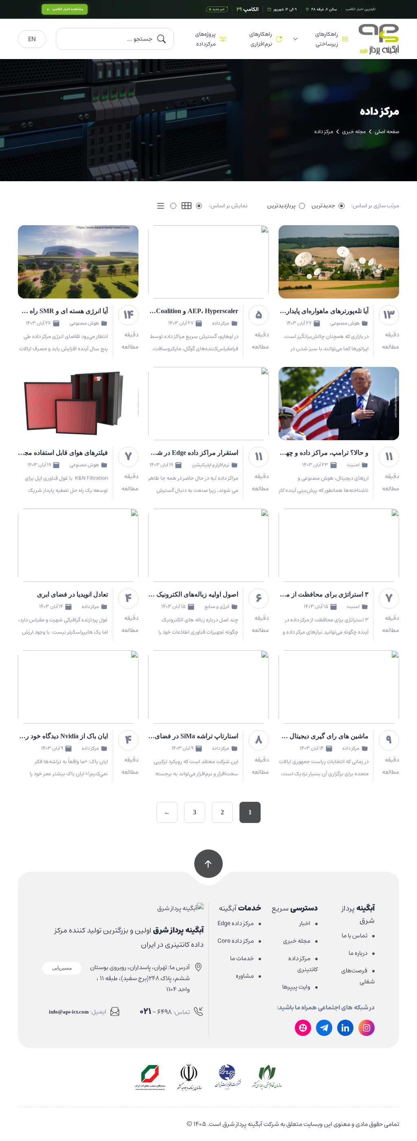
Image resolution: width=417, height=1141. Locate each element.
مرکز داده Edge (235, 923)
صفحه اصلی (387, 131)
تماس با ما (354, 935)
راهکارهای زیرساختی (326, 39)
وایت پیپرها (296, 986)
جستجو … (139, 38)
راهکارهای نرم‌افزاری (260, 39)
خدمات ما (242, 958)
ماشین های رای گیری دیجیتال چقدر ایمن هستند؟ (304, 736)
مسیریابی (62, 968)
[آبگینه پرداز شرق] (123, 908)
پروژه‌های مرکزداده (205, 39)
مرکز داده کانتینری (303, 964)
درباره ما (358, 953)
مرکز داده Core (235, 940)
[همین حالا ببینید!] (208, 9)
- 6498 (156, 1012)
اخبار (304, 923)
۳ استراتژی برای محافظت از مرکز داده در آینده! (304, 594)
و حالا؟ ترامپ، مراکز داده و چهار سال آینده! (310, 452)
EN (32, 39)
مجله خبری (354, 131)
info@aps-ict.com (69, 1012)
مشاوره (245, 975)
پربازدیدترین (281, 206)
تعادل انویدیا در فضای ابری (72, 594)
